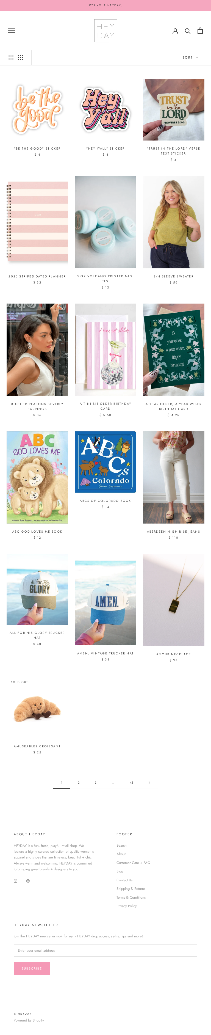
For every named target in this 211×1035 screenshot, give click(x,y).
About (121, 854)
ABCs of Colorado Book (105, 501)
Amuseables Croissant (37, 746)
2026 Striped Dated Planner (37, 276)
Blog (119, 871)
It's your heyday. (105, 5)
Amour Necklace (173, 654)
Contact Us (124, 880)
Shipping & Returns (130, 888)
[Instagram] (15, 880)
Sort (188, 57)
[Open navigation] (11, 30)
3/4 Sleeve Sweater (174, 276)
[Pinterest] (28, 880)
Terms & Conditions (131, 897)
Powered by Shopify (29, 1020)
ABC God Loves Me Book (37, 531)
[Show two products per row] (11, 57)
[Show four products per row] (20, 57)
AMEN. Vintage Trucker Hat (105, 653)
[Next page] (149, 783)
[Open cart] (200, 30)
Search (121, 845)
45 (131, 782)
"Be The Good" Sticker (37, 148)
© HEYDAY (23, 1014)
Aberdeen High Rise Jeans (174, 531)
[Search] (188, 31)
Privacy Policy (126, 906)
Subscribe (32, 968)
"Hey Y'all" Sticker (105, 148)
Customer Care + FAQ (133, 862)
